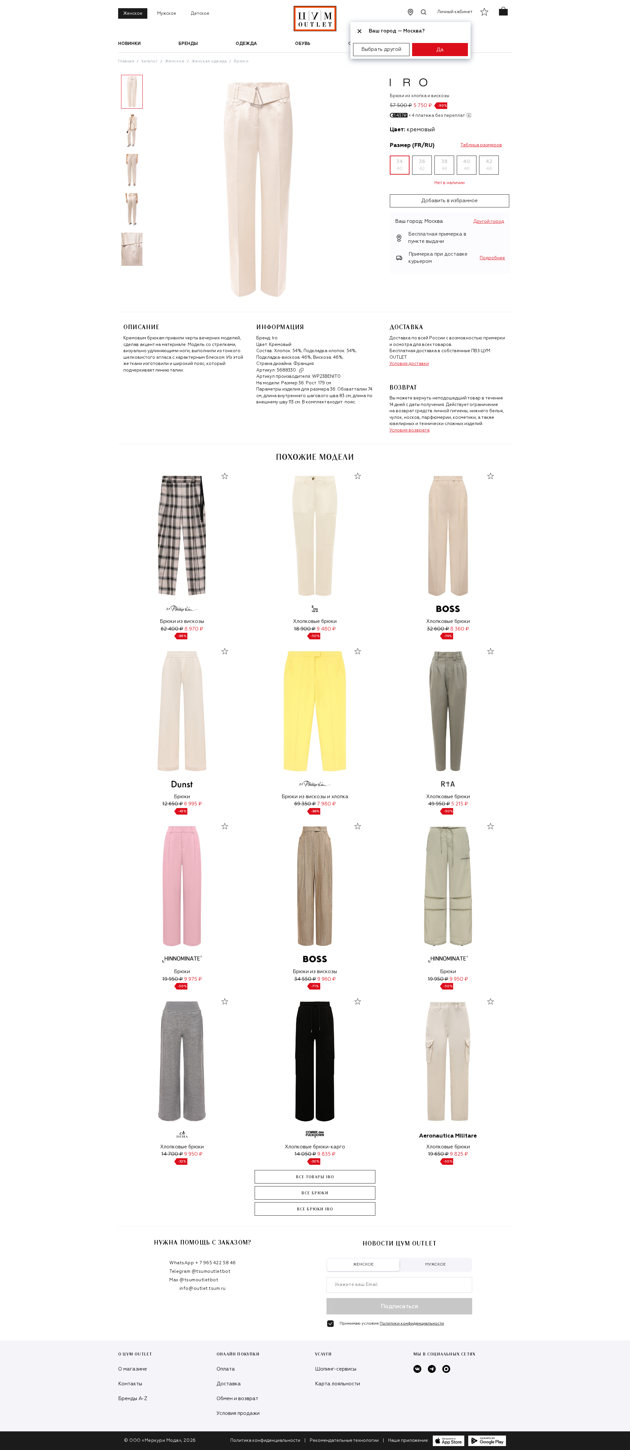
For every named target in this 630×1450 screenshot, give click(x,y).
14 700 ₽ (172, 1154)
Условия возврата (409, 430)
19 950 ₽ (172, 979)
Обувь (302, 44)
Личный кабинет (454, 12)
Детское (200, 13)
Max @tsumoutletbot (193, 1280)
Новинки (129, 44)
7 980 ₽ (326, 803)
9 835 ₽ (326, 1154)
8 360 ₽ (459, 629)
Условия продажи (238, 1413)
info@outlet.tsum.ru (202, 1289)
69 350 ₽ (305, 803)
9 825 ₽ (459, 1154)
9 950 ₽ (459, 979)
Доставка (229, 1383)
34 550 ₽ (305, 979)
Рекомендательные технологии (344, 1441)
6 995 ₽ (193, 803)
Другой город (488, 222)
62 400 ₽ (172, 629)
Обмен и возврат (237, 1398)
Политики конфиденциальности (412, 1324)
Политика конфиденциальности (265, 1441)
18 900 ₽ (304, 629)
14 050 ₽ (305, 1154)
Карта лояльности (337, 1383)
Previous (113, 173)
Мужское (166, 13)
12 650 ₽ (172, 803)
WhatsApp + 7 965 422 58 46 (202, 1263)
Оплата (226, 1369)
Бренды (188, 44)
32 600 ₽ (438, 629)
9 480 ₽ (326, 629)
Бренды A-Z (132, 1398)
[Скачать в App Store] (448, 1441)
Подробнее (492, 258)
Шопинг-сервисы (335, 1369)
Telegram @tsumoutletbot (199, 1271)
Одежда (246, 44)
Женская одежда (209, 61)
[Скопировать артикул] (301, 370)
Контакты (130, 1383)
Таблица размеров (481, 145)
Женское (132, 13)
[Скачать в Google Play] (487, 1441)
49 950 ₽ (439, 803)
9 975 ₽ (193, 979)
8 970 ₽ (193, 629)
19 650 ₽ (438, 1154)
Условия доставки (409, 364)
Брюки (241, 61)
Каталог (149, 61)
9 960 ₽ (326, 979)
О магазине (132, 1369)
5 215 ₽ (459, 803)
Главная (126, 61)
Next (150, 173)
